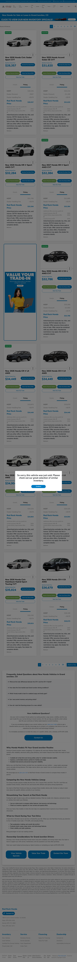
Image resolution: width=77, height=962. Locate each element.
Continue (38, 486)
